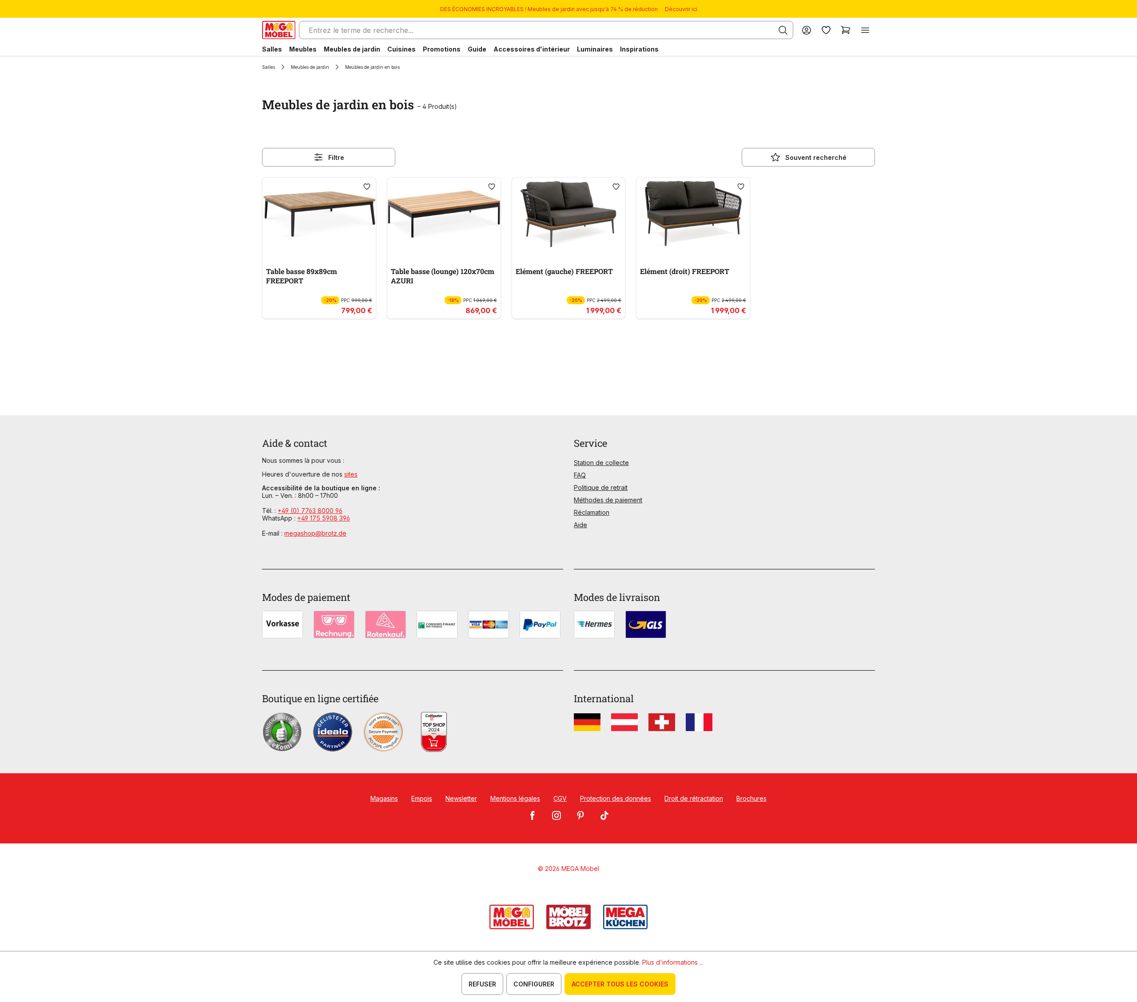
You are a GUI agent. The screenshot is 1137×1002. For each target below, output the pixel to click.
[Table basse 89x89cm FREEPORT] (319, 214)
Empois (421, 798)
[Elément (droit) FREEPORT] (693, 214)
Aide (580, 525)
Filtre (336, 157)
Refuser (482, 984)
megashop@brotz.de (315, 533)
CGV (560, 798)
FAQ (580, 475)
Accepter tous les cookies (620, 984)
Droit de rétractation (693, 798)
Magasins (384, 798)
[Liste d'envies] (826, 30)
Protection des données (615, 798)
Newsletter (461, 798)
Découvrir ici (681, 9)
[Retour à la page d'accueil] (278, 30)
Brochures (751, 798)
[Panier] (845, 30)
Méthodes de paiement (608, 500)
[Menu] (865, 30)
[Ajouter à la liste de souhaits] (367, 186)
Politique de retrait (601, 487)
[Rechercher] (783, 30)
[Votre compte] (806, 30)
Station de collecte (601, 462)
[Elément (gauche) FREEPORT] (568, 214)
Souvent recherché (816, 157)
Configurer (533, 984)
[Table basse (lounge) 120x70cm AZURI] (444, 214)
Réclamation (591, 512)
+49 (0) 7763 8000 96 (310, 510)
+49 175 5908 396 (323, 518)
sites (351, 474)
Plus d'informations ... (673, 962)
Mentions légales (515, 798)
